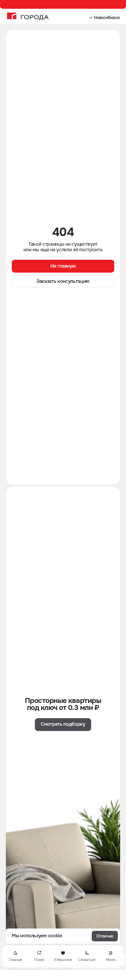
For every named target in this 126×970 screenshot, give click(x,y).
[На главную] (28, 16)
